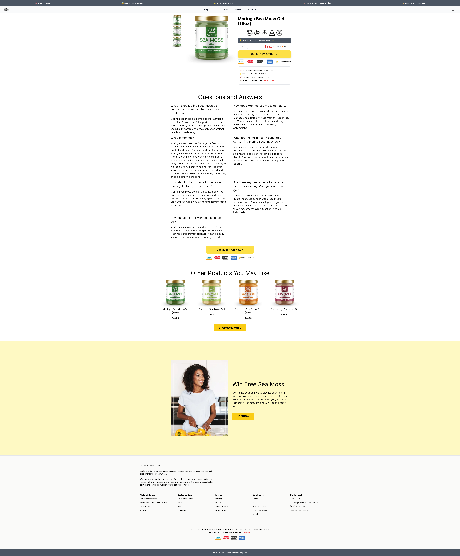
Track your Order (185, 499)
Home (255, 499)
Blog (179, 506)
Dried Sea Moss (260, 510)
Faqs (180, 502)
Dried (226, 10)
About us (237, 10)
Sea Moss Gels (259, 506)
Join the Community (299, 510)
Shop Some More (230, 327)
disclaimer (246, 532)
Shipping (218, 499)
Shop (206, 10)
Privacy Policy (221, 510)
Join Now (243, 416)
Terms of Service (222, 506)
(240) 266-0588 (297, 506)
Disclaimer (182, 510)
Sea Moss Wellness (150, 465)
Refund (218, 502)
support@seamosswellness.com (304, 502)
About (255, 514)
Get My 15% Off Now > (264, 54)
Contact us (251, 10)
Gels (216, 10)
